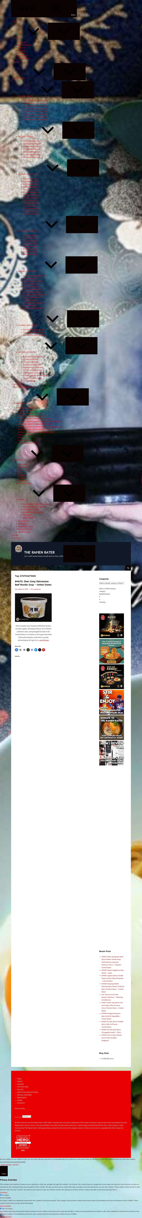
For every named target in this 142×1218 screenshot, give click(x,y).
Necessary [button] (3, 1192)
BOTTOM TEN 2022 (30, 246)
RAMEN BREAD (23, 440)
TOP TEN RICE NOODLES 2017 (34, 332)
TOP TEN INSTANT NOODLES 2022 (35, 111)
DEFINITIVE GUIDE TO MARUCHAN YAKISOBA (35, 424)
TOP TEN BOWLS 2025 (31, 181)
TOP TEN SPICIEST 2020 (31, 154)
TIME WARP (22, 464)
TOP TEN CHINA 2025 (31, 284)
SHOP (20, 470)
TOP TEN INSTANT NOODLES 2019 (35, 119)
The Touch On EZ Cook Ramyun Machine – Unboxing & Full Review (112, 997)
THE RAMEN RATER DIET (27, 443)
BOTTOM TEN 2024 (30, 241)
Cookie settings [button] (6, 1165)
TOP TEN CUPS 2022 (30, 200)
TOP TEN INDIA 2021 (30, 305)
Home (15, 21)
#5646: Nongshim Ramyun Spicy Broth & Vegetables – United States (111, 1016)
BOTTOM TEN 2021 (30, 249)
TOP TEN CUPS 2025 (30, 184)
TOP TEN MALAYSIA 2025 (32, 289)
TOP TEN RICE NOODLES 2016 (34, 335)
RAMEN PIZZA (23, 437)
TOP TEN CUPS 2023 (30, 195)
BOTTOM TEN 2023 (30, 243)
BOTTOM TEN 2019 (30, 254)
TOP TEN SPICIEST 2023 (31, 146)
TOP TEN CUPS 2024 (30, 189)
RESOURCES (18, 460)
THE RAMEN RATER (39, 552)
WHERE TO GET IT (25, 529)
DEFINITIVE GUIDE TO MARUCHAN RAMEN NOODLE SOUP (39, 421)
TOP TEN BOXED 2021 (31, 362)
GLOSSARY (22, 475)
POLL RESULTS (23, 521)
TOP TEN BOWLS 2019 (31, 214)
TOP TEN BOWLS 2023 (31, 192)
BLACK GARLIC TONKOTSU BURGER (36, 504)
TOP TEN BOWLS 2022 (31, 198)
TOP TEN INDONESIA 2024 (32, 292)
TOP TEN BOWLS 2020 (31, 208)
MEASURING (22, 524)
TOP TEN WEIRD (29, 381)
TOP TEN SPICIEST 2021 (31, 152)
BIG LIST (16, 384)
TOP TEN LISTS (19, 78)
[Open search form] (79, 553)
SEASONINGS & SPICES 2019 (33, 367)
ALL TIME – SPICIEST (25, 136)
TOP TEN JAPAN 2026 (30, 278)
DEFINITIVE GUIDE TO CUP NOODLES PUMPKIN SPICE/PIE (40, 427)
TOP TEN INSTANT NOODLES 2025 (35, 103)
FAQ (19, 472)
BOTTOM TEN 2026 (30, 235)
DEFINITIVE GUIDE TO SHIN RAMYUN (32, 416)
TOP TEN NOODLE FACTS (32, 378)
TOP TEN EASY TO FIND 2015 (33, 373)
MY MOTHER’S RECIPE (31, 509)
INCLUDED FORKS (24, 483)
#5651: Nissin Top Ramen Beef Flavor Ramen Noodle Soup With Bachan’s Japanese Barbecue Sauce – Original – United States (112, 962)
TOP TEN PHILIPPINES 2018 (33, 308)
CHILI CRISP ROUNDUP (26, 410)
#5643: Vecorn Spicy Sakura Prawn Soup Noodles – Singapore (112, 1037)
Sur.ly (26, 1147)
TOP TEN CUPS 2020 (30, 211)
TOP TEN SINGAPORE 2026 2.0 (34, 276)
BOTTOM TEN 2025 (30, 238)
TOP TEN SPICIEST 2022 (31, 149)
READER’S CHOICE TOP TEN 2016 (35, 375)
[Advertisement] (111, 795)
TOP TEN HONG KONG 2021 (33, 303)
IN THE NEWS (23, 56)
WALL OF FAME (23, 58)
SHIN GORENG (28, 517)
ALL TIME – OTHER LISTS (27, 352)
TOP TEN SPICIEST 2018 (31, 157)
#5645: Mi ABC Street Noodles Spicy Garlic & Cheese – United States (112, 1024)
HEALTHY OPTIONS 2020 (32, 365)
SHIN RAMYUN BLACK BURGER (34, 507)
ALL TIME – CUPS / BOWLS (28, 174)
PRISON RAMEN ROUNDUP (28, 408)
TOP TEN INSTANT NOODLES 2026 (35, 100)
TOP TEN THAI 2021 (30, 300)
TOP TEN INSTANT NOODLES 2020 (35, 117)
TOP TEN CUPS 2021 (30, 206)
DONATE (16, 62)
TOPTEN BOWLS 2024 (31, 187)
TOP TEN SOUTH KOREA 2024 (34, 295)
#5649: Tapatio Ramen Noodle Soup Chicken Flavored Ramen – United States (113, 978)
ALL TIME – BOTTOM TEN (27, 231)
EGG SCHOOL (23, 467)
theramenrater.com (23, 1142)
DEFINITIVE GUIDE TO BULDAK (29, 413)
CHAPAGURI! (27, 515)
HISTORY (21, 53)
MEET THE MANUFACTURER (23, 387)
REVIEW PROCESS (24, 45)
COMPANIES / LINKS (25, 526)
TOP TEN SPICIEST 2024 (31, 144)
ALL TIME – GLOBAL (25, 96)
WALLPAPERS (23, 480)
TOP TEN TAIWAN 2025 (31, 286)
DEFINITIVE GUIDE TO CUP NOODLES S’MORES (35, 429)
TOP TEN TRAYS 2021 (30, 359)
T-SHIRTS (21, 478)
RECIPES (21, 499)
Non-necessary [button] (5, 1206)
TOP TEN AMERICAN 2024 (32, 297)
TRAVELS (21, 50)
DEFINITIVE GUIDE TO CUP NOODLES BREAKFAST (36, 432)
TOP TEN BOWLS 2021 (31, 203)
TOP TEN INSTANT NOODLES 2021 (35, 114)
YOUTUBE (22, 47)
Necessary (5, 1195)
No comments (36, 589)
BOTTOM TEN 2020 (30, 251)
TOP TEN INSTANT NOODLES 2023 (35, 109)
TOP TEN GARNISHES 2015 (32, 370)
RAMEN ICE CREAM (25, 435)
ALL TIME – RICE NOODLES (28, 325)
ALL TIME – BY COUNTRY (27, 271)
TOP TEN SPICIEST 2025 (31, 141)
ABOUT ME (22, 42)
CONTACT (17, 538)
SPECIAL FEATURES (20, 403)
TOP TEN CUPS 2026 (30, 179)
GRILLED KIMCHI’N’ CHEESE (33, 512)
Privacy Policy (20, 1108)
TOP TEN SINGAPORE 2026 (33, 281)
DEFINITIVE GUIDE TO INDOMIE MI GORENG (34, 418)
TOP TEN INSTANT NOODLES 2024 (35, 106)
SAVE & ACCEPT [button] (5, 1217)
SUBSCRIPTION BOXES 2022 (33, 356)
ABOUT (16, 37)
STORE (15, 535)
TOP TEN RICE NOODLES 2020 (34, 329)
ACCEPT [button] (16, 1165)
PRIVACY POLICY (24, 532)
